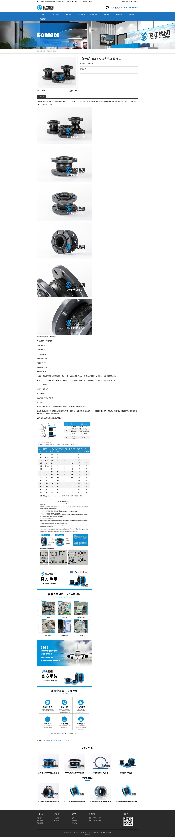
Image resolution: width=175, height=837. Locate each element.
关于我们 (56, 14)
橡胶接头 (68, 14)
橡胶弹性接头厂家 (79, 832)
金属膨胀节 (81, 14)
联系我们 (43, 19)
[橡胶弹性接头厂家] (45, 7)
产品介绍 (41, 96)
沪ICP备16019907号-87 (104, 832)
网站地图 (87, 834)
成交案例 (106, 14)
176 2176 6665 (129, 7)
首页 (43, 14)
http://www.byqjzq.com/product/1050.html (56, 740)
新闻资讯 (132, 14)
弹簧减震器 (93, 14)
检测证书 (119, 14)
